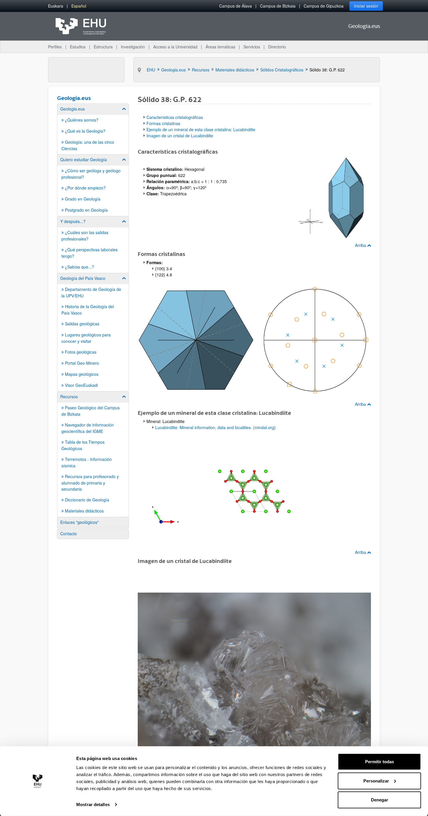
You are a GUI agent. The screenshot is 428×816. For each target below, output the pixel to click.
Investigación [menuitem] (133, 47)
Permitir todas (379, 761)
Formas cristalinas (163, 123)
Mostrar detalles (93, 804)
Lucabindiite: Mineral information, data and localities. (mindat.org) (215, 427)
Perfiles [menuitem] (55, 47)
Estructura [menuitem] (103, 47)
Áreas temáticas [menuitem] (220, 47)
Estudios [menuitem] (78, 47)
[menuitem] (55, 6)
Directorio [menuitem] (277, 47)
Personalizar (376, 780)
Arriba (361, 245)
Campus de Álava (235, 6)
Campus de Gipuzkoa (324, 6)
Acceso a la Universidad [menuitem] (175, 47)
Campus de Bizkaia (278, 6)
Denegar (379, 799)
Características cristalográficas (174, 117)
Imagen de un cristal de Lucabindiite (179, 135)
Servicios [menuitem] (251, 47)
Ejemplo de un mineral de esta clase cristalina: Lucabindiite (200, 129)
